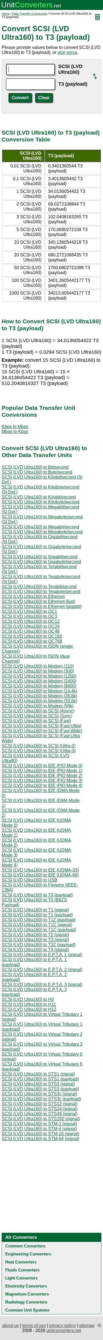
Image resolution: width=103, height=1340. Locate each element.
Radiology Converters (26, 1302)
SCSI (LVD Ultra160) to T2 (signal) (35, 934)
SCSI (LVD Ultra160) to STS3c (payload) (41, 1099)
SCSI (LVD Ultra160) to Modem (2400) (39, 681)
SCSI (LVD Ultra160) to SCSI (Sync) (37, 716)
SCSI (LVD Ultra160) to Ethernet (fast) (38, 601)
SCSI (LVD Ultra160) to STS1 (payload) (40, 1079)
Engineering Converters (28, 1254)
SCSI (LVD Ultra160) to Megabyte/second (42, 531)
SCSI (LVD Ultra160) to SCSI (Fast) (36, 720)
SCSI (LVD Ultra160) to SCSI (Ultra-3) (39, 750)
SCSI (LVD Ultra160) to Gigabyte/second (41, 561)
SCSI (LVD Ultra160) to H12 (29, 1009)
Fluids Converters (22, 1270)
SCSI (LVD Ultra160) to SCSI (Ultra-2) (39, 745)
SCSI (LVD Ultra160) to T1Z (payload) (39, 919)
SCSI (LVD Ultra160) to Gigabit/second (39, 556)
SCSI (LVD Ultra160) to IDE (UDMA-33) (40, 870)
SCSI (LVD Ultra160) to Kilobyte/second (40, 502)
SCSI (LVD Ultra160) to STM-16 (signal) (40, 1133)
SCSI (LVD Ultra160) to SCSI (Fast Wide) (42, 730)
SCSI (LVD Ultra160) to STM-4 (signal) (39, 1128)
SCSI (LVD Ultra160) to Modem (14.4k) (39, 691)
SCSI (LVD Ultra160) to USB (29, 880)
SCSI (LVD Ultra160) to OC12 (31, 621)
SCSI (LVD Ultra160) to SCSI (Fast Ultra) (41, 725)
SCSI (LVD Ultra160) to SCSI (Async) (38, 711)
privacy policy (62, 1325)
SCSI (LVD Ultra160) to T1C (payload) (39, 929)
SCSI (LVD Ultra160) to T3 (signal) (35, 939)
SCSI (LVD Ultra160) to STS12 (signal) (39, 1104)
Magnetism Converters (27, 1294)
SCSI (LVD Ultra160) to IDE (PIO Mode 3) (42, 780)
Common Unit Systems (27, 1310)
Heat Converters (21, 1262)
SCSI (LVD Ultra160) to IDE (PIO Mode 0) (42, 765)
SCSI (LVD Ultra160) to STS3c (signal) (39, 1094)
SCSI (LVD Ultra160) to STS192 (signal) (41, 1118)
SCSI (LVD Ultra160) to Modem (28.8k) (39, 696)
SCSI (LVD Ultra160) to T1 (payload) (37, 914)
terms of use (34, 1325)
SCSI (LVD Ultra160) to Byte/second (37, 472)
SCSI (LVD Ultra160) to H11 (29, 1004)
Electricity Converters (26, 1286)
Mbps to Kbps (15, 431)
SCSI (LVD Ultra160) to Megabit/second (40, 527)
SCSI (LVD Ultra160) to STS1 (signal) (38, 1074)
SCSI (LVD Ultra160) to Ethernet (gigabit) (42, 606)
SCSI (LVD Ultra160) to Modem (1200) (39, 676)
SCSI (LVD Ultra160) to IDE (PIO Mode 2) (42, 775)
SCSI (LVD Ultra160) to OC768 (32, 641)
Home (6, 13)
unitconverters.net (63, 1330)
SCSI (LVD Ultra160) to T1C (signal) (37, 924)
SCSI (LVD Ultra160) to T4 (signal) (35, 949)
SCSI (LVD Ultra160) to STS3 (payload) (40, 1089)
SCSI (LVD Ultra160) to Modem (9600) (39, 686)
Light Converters (21, 1278)
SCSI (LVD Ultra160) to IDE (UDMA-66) (40, 875)
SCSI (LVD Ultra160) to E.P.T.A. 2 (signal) (42, 969)
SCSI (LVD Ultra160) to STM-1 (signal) (39, 1123)
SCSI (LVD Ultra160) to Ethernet (33, 596)
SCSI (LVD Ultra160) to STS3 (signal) (38, 1084)
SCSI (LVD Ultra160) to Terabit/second (39, 586)
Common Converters (25, 1246)
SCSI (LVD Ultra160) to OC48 (31, 631)
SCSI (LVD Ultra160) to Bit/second (35, 467)
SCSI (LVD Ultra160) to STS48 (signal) (39, 1113)
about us (10, 1325)
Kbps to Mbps (15, 426)
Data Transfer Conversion (29, 13)
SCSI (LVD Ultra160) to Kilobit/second (39, 497)
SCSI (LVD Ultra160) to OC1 (29, 611)
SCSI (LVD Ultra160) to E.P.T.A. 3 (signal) (42, 984)
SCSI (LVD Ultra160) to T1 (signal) (35, 910)
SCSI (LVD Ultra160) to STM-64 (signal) (40, 1138)
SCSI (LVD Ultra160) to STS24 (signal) (39, 1108)
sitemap (86, 1325)
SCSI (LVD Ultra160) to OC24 (31, 626)
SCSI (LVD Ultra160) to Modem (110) (38, 666)
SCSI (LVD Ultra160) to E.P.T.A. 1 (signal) (42, 954)
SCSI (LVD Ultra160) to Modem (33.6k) (39, 701)
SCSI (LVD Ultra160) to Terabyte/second (41, 591)
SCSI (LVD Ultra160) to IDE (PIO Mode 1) (42, 770)
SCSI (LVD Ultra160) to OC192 (32, 636)
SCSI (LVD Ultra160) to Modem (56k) (38, 706)
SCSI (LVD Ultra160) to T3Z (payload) (39, 944)
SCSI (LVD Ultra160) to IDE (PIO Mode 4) (42, 785)
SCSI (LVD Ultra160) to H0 (28, 999)
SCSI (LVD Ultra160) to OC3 (29, 616)
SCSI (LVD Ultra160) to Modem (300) (38, 671)
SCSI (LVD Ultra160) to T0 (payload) (37, 895)
